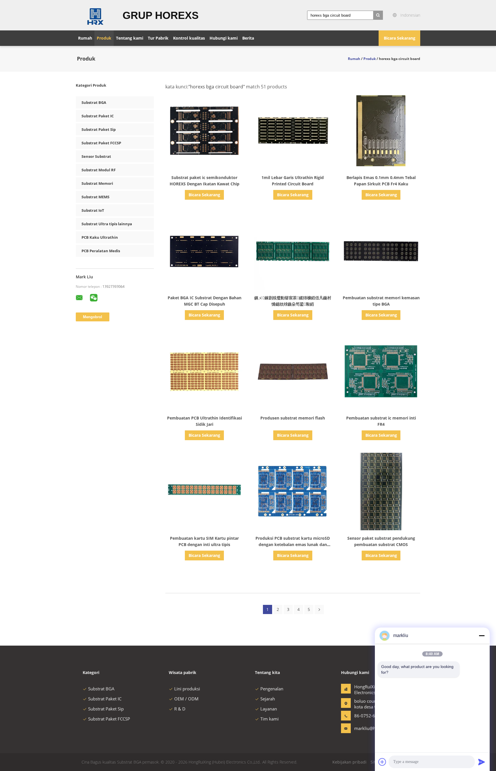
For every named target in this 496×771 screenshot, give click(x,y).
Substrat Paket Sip (99, 129)
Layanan (268, 709)
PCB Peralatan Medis (101, 250)
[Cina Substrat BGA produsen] (96, 15)
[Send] (481, 762)
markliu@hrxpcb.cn (372, 728)
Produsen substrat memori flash (292, 418)
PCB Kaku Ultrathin (100, 237)
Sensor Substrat (96, 156)
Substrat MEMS (95, 196)
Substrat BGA (94, 102)
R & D (179, 709)
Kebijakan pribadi (349, 762)
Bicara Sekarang (399, 38)
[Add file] (382, 762)
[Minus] (481, 635)
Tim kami (269, 719)
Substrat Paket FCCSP (101, 142)
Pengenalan (271, 689)
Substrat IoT (93, 210)
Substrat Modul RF (99, 169)
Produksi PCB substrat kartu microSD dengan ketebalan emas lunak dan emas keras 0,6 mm (292, 544)
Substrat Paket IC (98, 116)
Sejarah (267, 699)
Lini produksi (187, 689)
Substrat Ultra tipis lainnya (107, 223)
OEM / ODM (186, 699)
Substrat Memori (97, 183)
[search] (378, 15)
